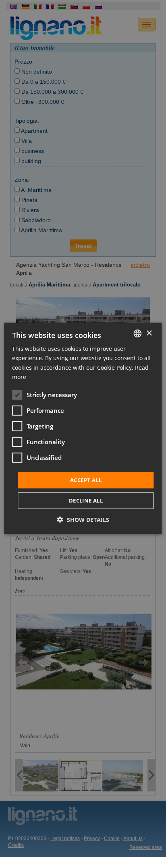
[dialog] (83, 428)
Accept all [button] (86, 480)
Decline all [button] (86, 500)
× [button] (149, 333)
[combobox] (138, 334)
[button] (83, 519)
